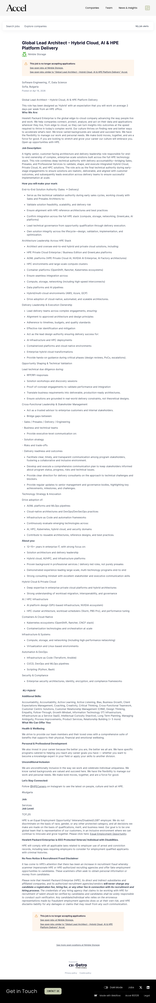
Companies (92, 8)
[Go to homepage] (16, 8)
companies (36, 26)
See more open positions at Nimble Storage (78, 945)
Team (108, 8)
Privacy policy (71, 973)
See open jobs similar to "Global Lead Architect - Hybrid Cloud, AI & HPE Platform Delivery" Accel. (79, 72)
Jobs (131, 987)
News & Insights (128, 8)
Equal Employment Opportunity (108, 833)
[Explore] (147, 7)
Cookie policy (85, 973)
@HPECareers (38, 786)
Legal (147, 995)
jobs (13, 26)
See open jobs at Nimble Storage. (46, 68)
